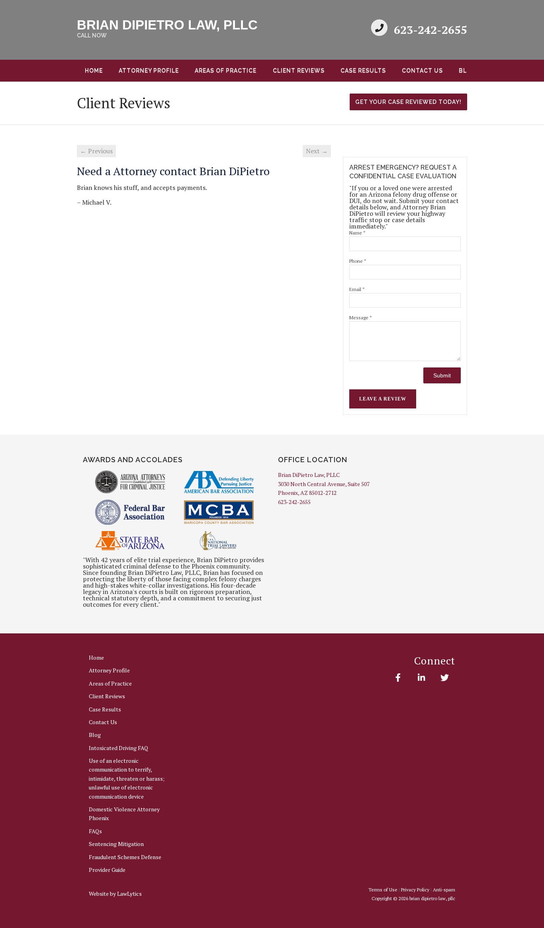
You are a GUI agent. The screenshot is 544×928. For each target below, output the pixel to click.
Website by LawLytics (115, 893)
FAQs (95, 831)
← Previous (96, 151)
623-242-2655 (430, 29)
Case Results (363, 70)
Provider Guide (107, 869)
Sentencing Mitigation (116, 844)
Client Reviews (299, 70)
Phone (357, 261)
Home (94, 70)
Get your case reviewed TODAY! (408, 102)
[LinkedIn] (421, 677)
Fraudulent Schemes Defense (125, 857)
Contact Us (422, 70)
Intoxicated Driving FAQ (118, 748)
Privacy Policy (415, 890)
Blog (95, 734)
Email (357, 289)
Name (357, 233)
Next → (317, 151)
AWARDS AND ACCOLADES (133, 459)
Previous (67, 73)
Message (360, 317)
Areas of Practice (225, 70)
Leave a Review (382, 399)
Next (476, 73)
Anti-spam (444, 890)
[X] (444, 677)
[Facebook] (398, 677)
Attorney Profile (149, 70)
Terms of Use (382, 890)
